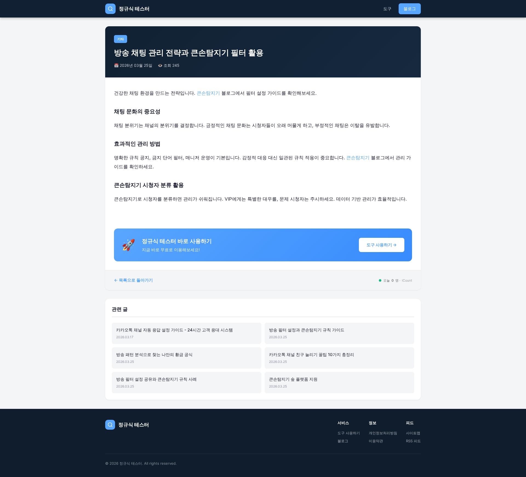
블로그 (410, 8)
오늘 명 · (395, 280)
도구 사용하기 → (382, 244)
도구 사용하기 (349, 433)
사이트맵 (413, 433)
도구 (387, 8)
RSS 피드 (413, 441)
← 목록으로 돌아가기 (133, 280)
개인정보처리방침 (383, 433)
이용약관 (376, 441)
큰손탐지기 (208, 93)
